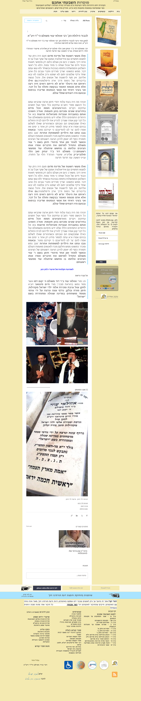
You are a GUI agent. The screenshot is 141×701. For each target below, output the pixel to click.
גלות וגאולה (74, 21)
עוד (65, 21)
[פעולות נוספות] (27, 31)
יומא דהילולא (84, 509)
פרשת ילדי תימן (71, 499)
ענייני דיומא (84, 506)
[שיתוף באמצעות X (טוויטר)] (82, 516)
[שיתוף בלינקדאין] (77, 516)
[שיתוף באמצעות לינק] (72, 516)
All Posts (86, 21)
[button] (46, 20)
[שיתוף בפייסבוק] (87, 516)
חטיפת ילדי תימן (82, 499)
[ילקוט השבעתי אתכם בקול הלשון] (103, 296)
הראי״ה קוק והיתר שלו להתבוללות (78, 552)
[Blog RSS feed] (114, 674)
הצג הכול (29, 526)
